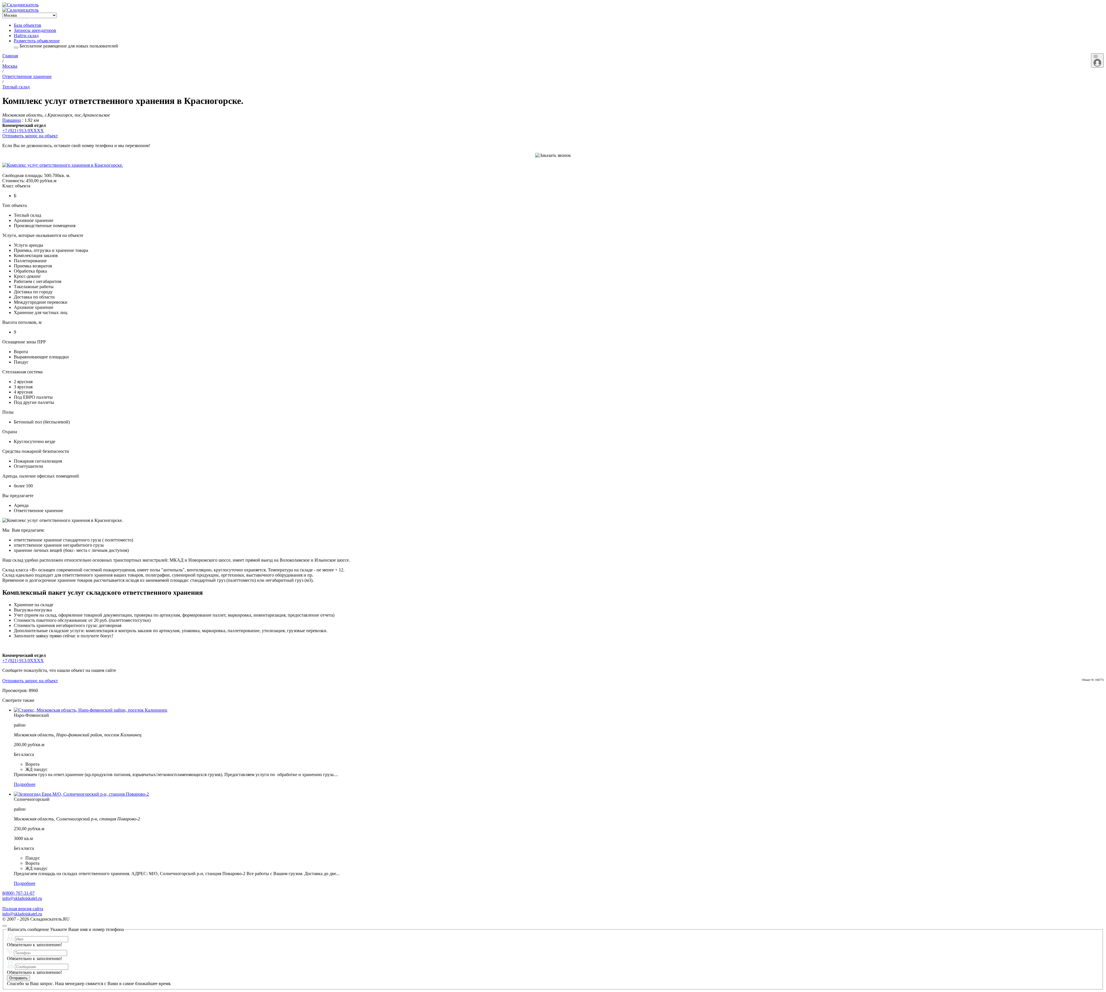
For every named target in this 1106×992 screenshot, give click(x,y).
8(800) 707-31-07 (18, 893)
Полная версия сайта (22, 908)
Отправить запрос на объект (30, 135)
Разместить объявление (37, 40)
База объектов (27, 25)
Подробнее (24, 784)
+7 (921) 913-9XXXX (23, 130)
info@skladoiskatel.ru (22, 898)
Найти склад (26, 35)
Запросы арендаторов (35, 30)
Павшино (11, 120)
